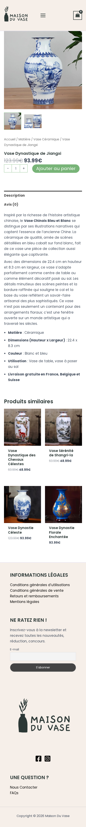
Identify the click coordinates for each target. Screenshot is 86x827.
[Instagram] (47, 758)
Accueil (9, 139)
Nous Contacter (23, 787)
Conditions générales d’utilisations (40, 585)
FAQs (14, 793)
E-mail (14, 649)
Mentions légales (24, 601)
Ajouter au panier (56, 168)
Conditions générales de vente (37, 590)
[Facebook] (38, 758)
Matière (24, 139)
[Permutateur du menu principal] (43, 15)
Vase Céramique (46, 139)
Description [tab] (14, 195)
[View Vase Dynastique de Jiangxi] (12, 121)
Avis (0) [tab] (11, 204)
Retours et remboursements (34, 596)
